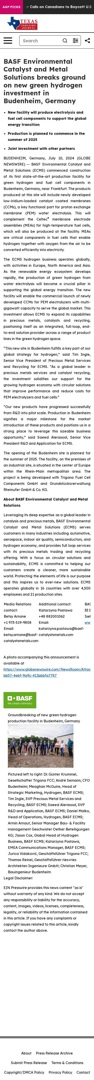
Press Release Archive (54, 1053)
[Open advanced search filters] (75, 41)
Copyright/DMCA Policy (24, 1072)
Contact (83, 1072)
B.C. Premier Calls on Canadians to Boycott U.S (49, 7)
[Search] (65, 41)
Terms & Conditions (67, 1063)
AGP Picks (11, 7)
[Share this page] (87, 40)
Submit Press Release (29, 1063)
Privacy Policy (60, 1072)
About (26, 1053)
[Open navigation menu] (7, 40)
